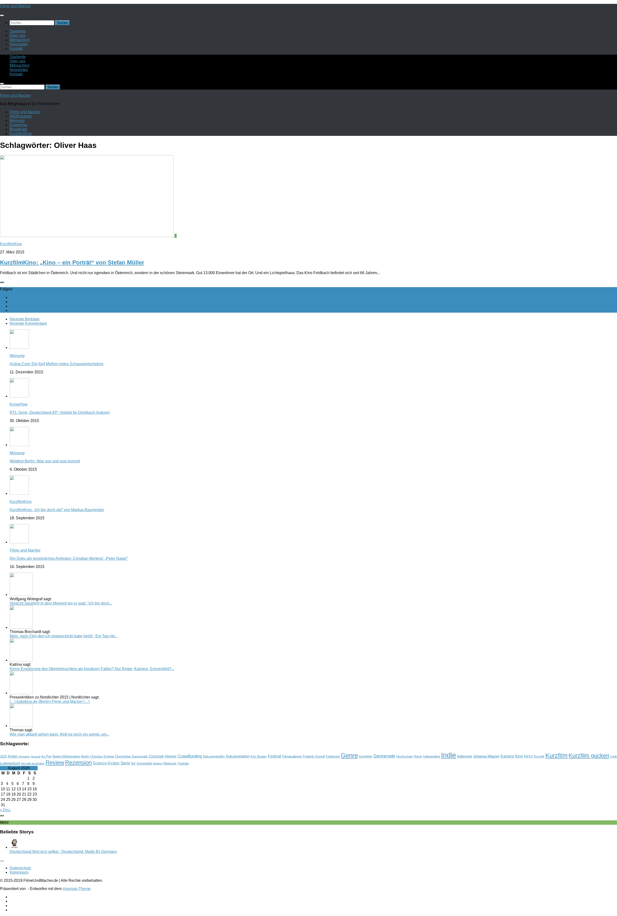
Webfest (157, 763)
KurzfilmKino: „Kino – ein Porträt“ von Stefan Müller (72, 262)
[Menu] (2, 15)
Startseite (18, 31)
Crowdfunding (189, 756)
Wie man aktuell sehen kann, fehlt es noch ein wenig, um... (59, 734)
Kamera (507, 756)
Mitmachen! (19, 40)
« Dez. (5, 810)
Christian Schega (102, 756)
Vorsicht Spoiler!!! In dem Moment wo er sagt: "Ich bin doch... (61, 603)
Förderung (333, 756)
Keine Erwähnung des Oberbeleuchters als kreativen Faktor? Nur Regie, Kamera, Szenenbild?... (92, 669)
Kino (519, 756)
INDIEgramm (21, 116)
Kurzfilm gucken (589, 755)
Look (613, 756)
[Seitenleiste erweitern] (2, 282)
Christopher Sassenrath (131, 756)
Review (55, 762)
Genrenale (384, 755)
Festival (274, 756)
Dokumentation (238, 756)
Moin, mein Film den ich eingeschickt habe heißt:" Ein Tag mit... (63, 636)
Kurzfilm (556, 755)
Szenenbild (144, 763)
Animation (24, 756)
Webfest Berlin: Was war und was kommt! (45, 461)
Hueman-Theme (77, 889)
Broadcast (18, 129)
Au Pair (46, 756)
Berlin (85, 756)
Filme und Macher (15, 6)
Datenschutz (20, 868)
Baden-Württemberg (66, 756)
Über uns (17, 35)
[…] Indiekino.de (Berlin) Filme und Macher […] (49, 701)
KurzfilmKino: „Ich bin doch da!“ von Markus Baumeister (57, 510)
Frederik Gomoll (314, 756)
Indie (448, 755)
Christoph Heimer (162, 756)
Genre (349, 755)
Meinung (17, 121)
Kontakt (16, 48)
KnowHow (18, 125)
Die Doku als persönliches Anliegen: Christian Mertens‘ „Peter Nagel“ (69, 558)
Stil (133, 763)
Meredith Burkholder (33, 763)
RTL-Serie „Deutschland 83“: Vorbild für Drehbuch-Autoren (60, 412)
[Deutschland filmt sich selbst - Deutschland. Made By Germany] (14, 847)
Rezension (78, 762)
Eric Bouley (259, 756)
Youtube (183, 763)
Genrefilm (365, 756)
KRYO (528, 756)
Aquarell (35, 756)
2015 (3, 756)
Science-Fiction (106, 763)
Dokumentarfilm (214, 756)
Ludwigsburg (10, 763)
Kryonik (539, 756)
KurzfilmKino (21, 134)
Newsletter (19, 44)
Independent (431, 756)
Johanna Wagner (486, 756)
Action (13, 756)
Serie (125, 763)
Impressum (19, 872)
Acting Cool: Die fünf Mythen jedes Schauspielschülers (56, 364)
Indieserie (464, 756)
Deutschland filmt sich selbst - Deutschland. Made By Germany (63, 852)
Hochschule (404, 756)
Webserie (169, 763)
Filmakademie (292, 756)
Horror (418, 756)
